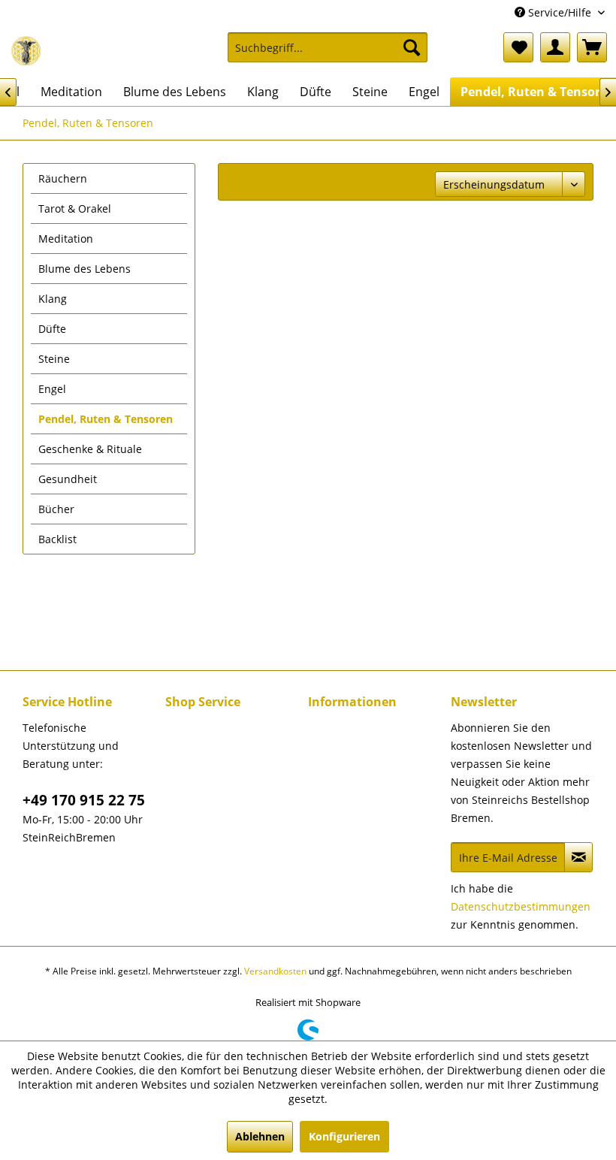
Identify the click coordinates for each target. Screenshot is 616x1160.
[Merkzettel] (518, 47)
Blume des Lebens (84, 268)
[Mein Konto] (555, 47)
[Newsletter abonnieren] (578, 857)
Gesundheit (67, 479)
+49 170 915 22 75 (84, 800)
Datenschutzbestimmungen (520, 906)
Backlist (57, 539)
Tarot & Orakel (74, 208)
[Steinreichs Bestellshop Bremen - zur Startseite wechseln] (26, 51)
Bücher (56, 509)
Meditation (65, 238)
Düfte (52, 329)
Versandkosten (275, 971)
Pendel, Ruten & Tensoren (105, 419)
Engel (52, 389)
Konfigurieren (344, 1136)
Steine (54, 359)
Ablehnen (260, 1136)
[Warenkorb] (592, 47)
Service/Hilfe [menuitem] (559, 12)
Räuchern (62, 178)
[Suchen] (411, 47)
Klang (52, 299)
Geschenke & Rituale (90, 449)
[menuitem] (328, 54)
